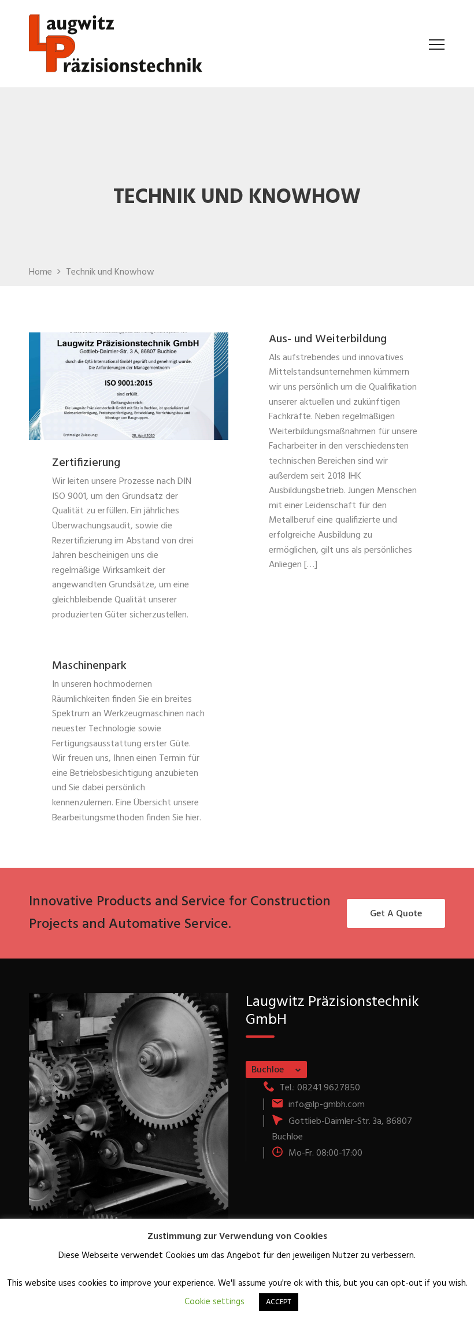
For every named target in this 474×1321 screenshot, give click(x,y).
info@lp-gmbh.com (326, 1104)
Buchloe (267, 1070)
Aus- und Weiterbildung (328, 339)
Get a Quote (396, 914)
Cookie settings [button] (214, 1302)
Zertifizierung (86, 463)
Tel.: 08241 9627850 (320, 1088)
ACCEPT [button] (278, 1302)
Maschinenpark (89, 666)
